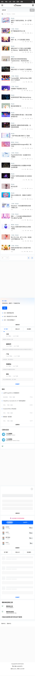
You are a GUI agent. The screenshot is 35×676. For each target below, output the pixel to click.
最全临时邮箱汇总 (16, 106)
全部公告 (17, 324)
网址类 (12, 18)
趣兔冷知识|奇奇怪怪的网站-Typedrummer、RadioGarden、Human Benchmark (20, 60)
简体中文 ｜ (4, 623)
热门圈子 (6, 329)
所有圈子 (17, 384)
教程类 (12, 142)
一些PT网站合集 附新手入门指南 (20, 136)
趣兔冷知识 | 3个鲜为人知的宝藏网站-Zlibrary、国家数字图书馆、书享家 (21, 50)
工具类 (12, 29)
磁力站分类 (14, 186)
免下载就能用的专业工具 (18, 31)
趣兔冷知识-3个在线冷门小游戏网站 (21, 69)
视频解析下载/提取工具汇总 (19, 88)
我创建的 (29, 329)
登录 (5, 308)
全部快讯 (17, 424)
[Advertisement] (17, 279)
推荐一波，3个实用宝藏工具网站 (20, 39)
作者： (12, 397)
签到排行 (17, 547)
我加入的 (17, 329)
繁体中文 (9, 623)
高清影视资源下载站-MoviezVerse (21, 97)
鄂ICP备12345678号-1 (17, 666)
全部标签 (4, 10)
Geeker (22, 663)
